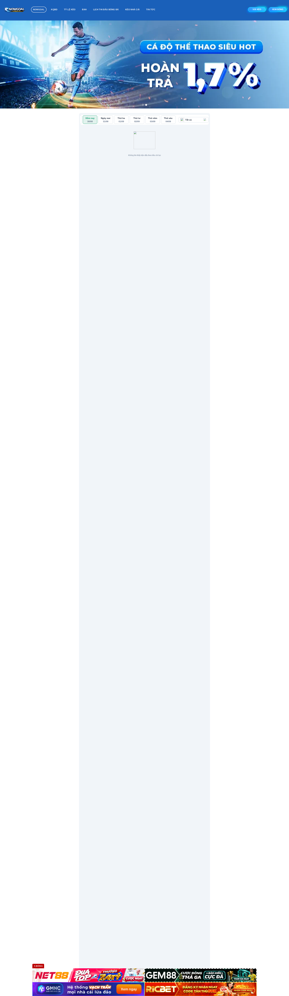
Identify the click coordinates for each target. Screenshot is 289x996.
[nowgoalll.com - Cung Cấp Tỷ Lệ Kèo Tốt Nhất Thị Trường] (14, 10)
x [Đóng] (38, 966)
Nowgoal (39, 9)
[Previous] (9, 64)
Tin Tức (150, 9)
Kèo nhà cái (132, 9)
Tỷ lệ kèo (70, 9)
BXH (84, 9)
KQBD (54, 9)
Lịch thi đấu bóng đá (106, 9)
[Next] (279, 64)
